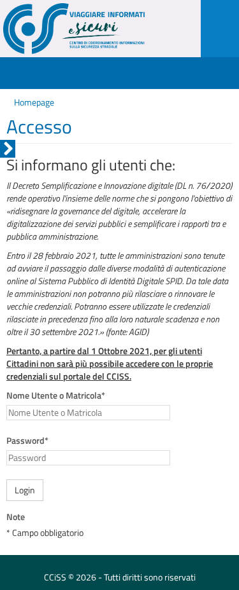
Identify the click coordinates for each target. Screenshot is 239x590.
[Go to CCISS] (93, 28)
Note (15, 517)
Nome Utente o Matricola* (55, 395)
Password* (27, 440)
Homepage (34, 102)
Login (25, 490)
